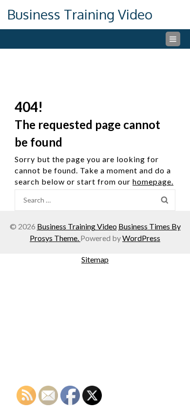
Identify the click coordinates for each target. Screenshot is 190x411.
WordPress (141, 238)
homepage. (153, 181)
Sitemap (95, 259)
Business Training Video (79, 14)
